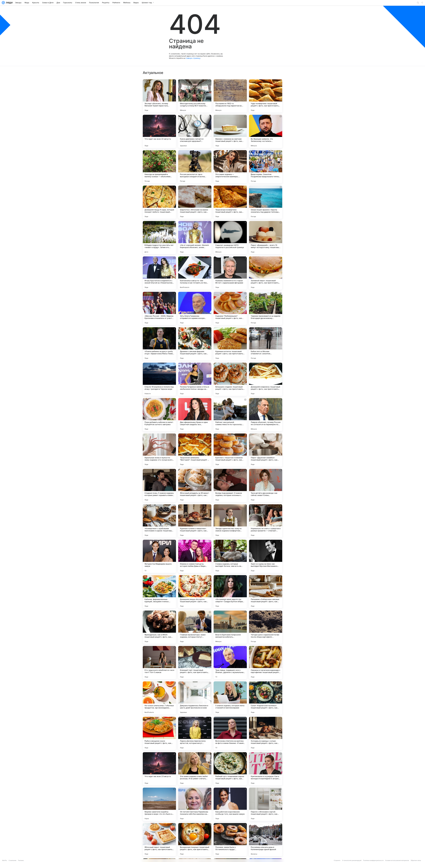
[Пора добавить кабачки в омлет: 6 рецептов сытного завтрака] (159, 414)
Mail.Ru (4, 860)
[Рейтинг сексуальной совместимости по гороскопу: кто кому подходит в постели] (230, 414)
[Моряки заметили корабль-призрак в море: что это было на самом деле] (159, 804)
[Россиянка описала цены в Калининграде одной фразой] (265, 839)
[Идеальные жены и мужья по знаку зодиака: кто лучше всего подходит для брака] (159, 450)
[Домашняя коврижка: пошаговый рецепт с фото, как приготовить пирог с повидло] (265, 379)
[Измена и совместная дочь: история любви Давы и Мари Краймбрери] (194, 556)
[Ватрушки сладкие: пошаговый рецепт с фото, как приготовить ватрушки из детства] (230, 379)
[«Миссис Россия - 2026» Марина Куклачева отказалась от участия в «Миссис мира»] (159, 308)
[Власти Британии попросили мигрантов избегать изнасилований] (230, 627)
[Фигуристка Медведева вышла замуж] (159, 556)
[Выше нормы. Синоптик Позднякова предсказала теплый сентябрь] (265, 166)
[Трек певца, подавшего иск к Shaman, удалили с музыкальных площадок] (230, 662)
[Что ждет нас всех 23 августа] (159, 768)
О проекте (337, 860)
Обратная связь (416, 860)
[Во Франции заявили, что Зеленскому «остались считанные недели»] (265, 131)
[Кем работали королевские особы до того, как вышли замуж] (230, 804)
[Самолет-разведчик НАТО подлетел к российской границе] (230, 237)
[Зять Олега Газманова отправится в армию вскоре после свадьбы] (194, 308)
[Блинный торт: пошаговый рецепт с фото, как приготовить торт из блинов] (194, 662)
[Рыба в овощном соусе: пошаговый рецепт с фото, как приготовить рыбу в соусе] (159, 733)
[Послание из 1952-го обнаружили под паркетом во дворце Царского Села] (230, 96)
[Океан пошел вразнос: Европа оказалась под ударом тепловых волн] (265, 202)
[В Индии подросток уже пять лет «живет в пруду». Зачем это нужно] (159, 237)
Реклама (21, 860)
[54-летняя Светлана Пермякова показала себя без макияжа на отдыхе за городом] (194, 804)
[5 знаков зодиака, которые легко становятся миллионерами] (230, 698)
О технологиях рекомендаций (351, 860)
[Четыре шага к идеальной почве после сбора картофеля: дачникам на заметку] (265, 627)
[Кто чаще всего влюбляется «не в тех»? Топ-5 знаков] (159, 662)
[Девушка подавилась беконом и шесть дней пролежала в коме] (194, 698)
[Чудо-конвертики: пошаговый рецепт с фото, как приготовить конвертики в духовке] (265, 96)
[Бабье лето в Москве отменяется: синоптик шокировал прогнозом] (265, 343)
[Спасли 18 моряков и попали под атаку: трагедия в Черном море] (159, 379)
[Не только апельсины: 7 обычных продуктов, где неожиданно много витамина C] (159, 698)
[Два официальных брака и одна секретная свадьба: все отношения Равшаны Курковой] (194, 414)
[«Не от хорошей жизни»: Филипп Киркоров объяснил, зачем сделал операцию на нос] (194, 237)
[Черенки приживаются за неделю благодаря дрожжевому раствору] (265, 308)
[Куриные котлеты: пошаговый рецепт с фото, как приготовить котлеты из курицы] (230, 343)
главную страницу (193, 58)
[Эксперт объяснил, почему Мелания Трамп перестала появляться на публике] (159, 96)
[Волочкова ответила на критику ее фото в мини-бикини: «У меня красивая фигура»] (230, 733)
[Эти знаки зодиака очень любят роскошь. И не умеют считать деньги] (194, 768)
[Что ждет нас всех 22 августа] (159, 131)
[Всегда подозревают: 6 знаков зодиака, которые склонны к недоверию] (230, 485)
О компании (12, 860)
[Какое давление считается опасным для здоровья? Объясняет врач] (194, 131)
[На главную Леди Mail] (9, 2)
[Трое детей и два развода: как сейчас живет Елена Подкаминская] (265, 485)
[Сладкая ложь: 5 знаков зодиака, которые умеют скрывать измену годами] (159, 485)
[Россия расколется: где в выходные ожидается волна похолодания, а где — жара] (194, 166)
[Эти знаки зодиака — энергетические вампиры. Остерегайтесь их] (230, 166)
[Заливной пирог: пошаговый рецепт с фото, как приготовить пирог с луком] (265, 273)
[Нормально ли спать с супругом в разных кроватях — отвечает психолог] (265, 521)
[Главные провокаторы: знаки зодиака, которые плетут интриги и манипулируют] (194, 627)
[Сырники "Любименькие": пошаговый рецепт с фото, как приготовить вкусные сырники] (230, 308)
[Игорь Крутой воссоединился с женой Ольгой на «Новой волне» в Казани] (159, 273)
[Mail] (3, 2)
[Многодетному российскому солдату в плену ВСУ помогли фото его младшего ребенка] (194, 96)
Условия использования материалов (397, 860)
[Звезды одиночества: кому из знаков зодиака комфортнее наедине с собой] (230, 521)
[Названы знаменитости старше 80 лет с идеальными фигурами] (230, 273)
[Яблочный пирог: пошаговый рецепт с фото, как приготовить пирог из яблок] (159, 839)
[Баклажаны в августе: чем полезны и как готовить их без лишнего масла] (194, 273)
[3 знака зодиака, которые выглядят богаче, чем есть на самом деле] (230, 556)
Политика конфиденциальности (373, 860)
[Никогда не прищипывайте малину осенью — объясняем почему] (159, 166)
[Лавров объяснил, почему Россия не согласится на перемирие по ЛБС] (265, 414)
